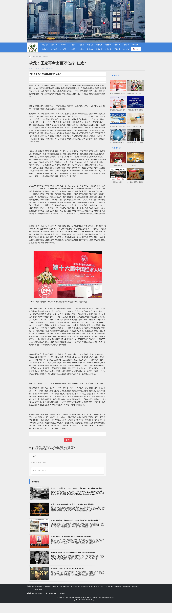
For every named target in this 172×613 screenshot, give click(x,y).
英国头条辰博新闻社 (116, 586)
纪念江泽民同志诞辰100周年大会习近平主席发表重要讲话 (71, 536)
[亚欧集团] (135, 157)
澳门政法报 (92, 586)
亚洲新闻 (108, 45)
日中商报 (107, 586)
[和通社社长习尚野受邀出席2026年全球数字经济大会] (135, 102)
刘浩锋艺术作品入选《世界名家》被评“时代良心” (68, 568)
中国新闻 (72, 45)
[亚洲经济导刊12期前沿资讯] (117, 118)
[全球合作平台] (117, 157)
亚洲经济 (117, 45)
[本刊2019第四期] (117, 174)
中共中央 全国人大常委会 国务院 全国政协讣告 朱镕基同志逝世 (73, 552)
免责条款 (77, 597)
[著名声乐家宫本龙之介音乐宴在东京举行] (135, 85)
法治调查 (72, 49)
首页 (32, 57)
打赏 (67, 440)
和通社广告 (116, 148)
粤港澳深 (90, 49)
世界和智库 (61, 593)
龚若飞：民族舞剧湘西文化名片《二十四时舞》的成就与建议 (72, 504)
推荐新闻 (115, 76)
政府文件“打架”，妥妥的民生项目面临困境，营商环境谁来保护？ (54, 449)
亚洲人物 (90, 45)
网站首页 (45, 45)
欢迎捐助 (59, 597)
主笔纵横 (81, 45)
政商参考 (54, 586)
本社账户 (65, 597)
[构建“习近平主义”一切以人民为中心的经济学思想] (117, 85)
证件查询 (126, 49)
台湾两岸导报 (126, 586)
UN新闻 (63, 45)
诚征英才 (71, 597)
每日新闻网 (74, 586)
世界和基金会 (47, 586)
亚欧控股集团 (38, 593)
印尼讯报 (59, 586)
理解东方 (54, 45)
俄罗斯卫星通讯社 (83, 586)
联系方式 (89, 597)
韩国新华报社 (38, 590)
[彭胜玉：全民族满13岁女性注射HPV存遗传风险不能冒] (135, 118)
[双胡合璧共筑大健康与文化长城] (117, 102)
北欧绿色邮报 (66, 586)
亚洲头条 (99, 45)
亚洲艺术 (126, 45)
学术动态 (45, 49)
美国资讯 (99, 49)
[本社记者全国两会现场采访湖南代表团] (135, 174)
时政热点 (54, 49)
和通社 (51, 593)
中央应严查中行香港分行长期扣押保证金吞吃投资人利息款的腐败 (54, 447)
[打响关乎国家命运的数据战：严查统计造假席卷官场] (135, 135)
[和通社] (32, 47)
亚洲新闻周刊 (38, 586)
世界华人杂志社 (100, 586)
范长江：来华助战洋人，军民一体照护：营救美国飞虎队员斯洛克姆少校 (76, 488)
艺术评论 (108, 49)
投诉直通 (117, 49)
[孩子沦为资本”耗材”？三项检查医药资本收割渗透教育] (117, 135)
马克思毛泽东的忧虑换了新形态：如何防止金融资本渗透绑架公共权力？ (76, 520)
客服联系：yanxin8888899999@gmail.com (103, 597)
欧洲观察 (63, 49)
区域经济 (135, 45)
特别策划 (81, 49)
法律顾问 (83, 597)
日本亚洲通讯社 (135, 586)
